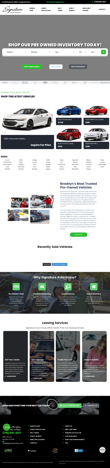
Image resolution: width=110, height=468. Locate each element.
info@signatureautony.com (13, 443)
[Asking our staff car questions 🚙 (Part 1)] (55, 256)
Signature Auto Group (26, 462)
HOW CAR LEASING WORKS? (75, 440)
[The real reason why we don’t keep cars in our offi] (11, 256)
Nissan (89, 160)
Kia (62, 162)
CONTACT (102, 9)
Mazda (75, 162)
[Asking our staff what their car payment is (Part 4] (98, 256)
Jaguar (48, 169)
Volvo (102, 167)
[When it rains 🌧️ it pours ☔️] (33, 256)
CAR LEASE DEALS (71, 436)
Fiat (34, 164)
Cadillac (21, 164)
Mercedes (75, 164)
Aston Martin (7, 164)
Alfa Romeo (7, 162)
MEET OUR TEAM (70, 429)
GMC (48, 160)
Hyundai (48, 164)
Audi (7, 167)
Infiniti (48, 167)
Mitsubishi (75, 169)
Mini (75, 167)
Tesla (102, 160)
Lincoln (61, 169)
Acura (7, 160)
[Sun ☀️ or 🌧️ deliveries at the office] (76, 256)
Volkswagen (102, 164)
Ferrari (34, 162)
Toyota (102, 162)
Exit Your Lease (12, 359)
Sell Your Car (37, 359)
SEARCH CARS (32, 9)
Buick (21, 162)
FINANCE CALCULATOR (73, 433)
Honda (48, 162)
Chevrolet (21, 167)
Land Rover (61, 164)
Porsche (88, 164)
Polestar (89, 162)
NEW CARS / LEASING (86, 9)
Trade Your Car (65, 359)
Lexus (61, 167)
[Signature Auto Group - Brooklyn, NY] (13, 9)
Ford (34, 167)
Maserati (75, 160)
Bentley (7, 169)
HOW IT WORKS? (72, 9)
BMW (21, 160)
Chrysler (21, 169)
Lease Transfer (91, 359)
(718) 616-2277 (100, 2)
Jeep (61, 160)
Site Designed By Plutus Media (46, 462)
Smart (89, 167)
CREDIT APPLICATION (46, 9)
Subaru (88, 169)
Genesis (34, 169)
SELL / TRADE (60, 9)
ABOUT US (68, 426)
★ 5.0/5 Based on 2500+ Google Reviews (16, 2)
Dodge (34, 160)
